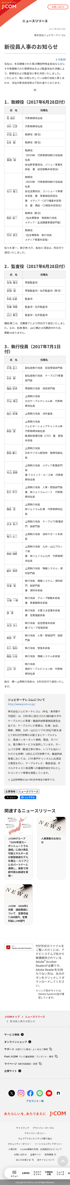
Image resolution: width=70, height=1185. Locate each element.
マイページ (20, 1063)
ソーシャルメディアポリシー (48, 1143)
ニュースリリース (35, 1016)
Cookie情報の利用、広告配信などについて (41, 1149)
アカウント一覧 (35, 1101)
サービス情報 (11, 1034)
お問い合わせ (58, 6)
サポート (26, 1049)
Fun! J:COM (28, 1056)
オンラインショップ (15, 1042)
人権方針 (12, 1149)
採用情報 (49, 1154)
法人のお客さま (23, 1159)
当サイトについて (45, 1159)
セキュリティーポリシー (19, 1143)
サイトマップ (22, 1127)
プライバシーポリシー (35, 1133)
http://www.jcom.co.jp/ (21, 704)
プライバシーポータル (43, 1127)
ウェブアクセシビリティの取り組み (35, 1138)
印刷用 (62, 59)
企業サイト (10, 1071)
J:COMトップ (12, 1016)
